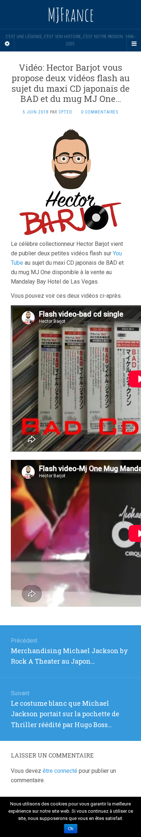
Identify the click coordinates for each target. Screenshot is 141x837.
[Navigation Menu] (134, 44)
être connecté (60, 770)
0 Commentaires (99, 112)
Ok (70, 828)
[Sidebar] (7, 44)
